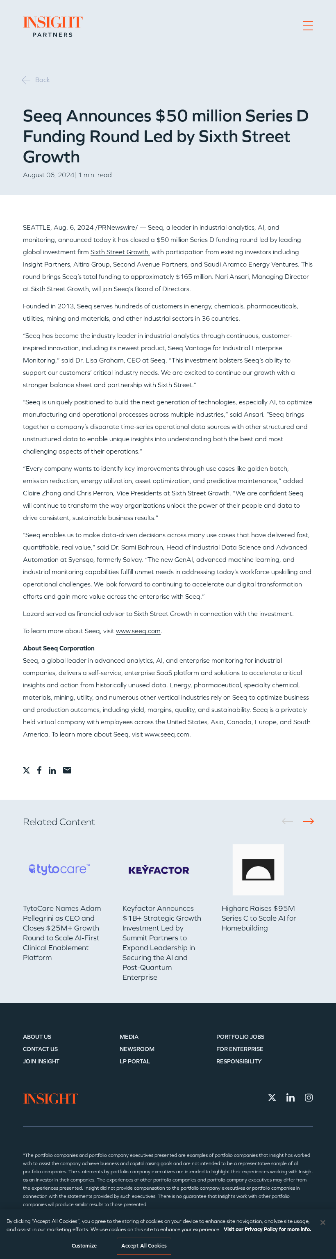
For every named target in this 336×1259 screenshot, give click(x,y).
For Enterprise (239, 1049)
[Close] (323, 1222)
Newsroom (137, 1049)
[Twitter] (272, 1097)
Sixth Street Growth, (120, 252)
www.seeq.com (138, 631)
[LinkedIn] (290, 1097)
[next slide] (305, 821)
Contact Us (40, 1049)
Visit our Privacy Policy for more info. (267, 1229)
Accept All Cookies (144, 1246)
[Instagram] (309, 1097)
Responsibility (239, 1061)
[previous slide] (290, 821)
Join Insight (41, 1061)
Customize (84, 1246)
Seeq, (156, 227)
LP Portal (135, 1061)
